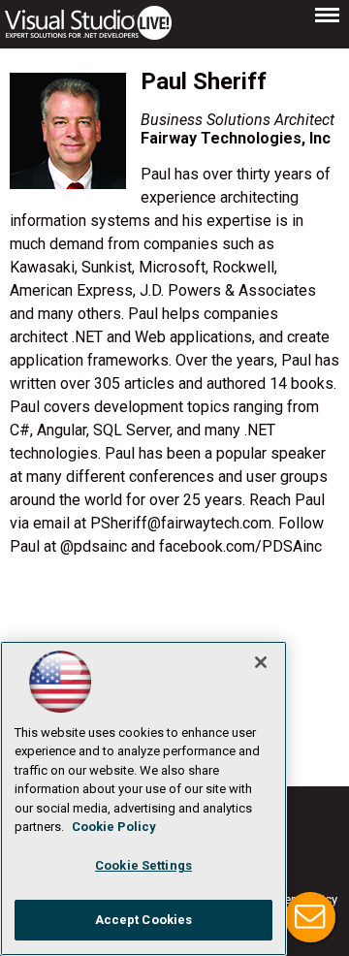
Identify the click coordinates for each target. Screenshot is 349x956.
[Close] (260, 662)
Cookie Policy (114, 826)
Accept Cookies (144, 919)
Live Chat (310, 917)
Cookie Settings (143, 865)
